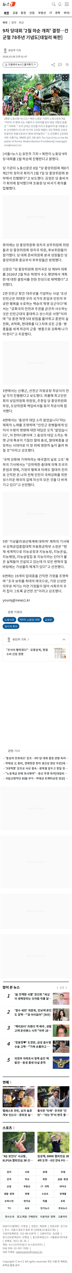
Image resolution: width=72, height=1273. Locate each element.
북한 (5, 22)
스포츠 (7, 1127)
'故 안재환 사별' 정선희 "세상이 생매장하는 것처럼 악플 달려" (32, 999)
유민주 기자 (14, 50)
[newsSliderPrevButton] (57, 988)
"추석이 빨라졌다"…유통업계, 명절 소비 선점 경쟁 (27, 652)
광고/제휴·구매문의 (27, 1216)
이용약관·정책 (47, 1216)
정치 (9, 1172)
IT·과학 (45, 1186)
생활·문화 (9, 1193)
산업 (9, 1186)
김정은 (48, 619)
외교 (27, 1179)
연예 (6, 1082)
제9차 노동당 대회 (30, 619)
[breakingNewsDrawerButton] (60, 4)
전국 (9, 1179)
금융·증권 (63, 1179)
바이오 (63, 1186)
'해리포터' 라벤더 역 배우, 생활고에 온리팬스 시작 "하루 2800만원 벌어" (33, 1031)
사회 (27, 1172)
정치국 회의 (11, 626)
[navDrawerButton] (66, 4)
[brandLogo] (9, 4)
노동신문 (9, 619)
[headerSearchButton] (53, 4)
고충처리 (62, 1216)
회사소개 (9, 1216)
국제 (63, 1172)
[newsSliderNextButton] (66, 988)
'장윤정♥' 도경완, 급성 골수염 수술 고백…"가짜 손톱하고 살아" (33, 1047)
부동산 (27, 1186)
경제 (45, 1172)
